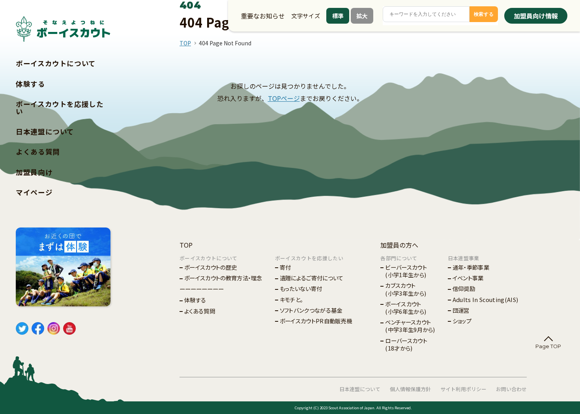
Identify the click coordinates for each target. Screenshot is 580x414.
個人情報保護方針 (410, 389)
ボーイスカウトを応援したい (60, 107)
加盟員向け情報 (536, 16)
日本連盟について (45, 131)
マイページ (34, 192)
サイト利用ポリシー (463, 389)
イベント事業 (468, 278)
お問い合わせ (511, 389)
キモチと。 (291, 299)
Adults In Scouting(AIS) (485, 299)
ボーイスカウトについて (56, 63)
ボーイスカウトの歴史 (210, 267)
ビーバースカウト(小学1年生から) (406, 270)
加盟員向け (34, 172)
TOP (185, 43)
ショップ (462, 320)
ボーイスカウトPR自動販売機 (316, 320)
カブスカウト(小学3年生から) (405, 289)
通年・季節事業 (471, 267)
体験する (30, 84)
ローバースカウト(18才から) (406, 344)
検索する (484, 14)
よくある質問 (38, 152)
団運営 (461, 310)
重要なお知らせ (263, 16)
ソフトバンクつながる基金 (311, 310)
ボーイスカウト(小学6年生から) (405, 307)
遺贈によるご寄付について (312, 278)
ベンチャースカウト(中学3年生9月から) (410, 325)
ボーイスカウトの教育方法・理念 (223, 278)
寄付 (285, 267)
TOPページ (284, 98)
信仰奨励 (464, 288)
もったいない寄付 (301, 288)
